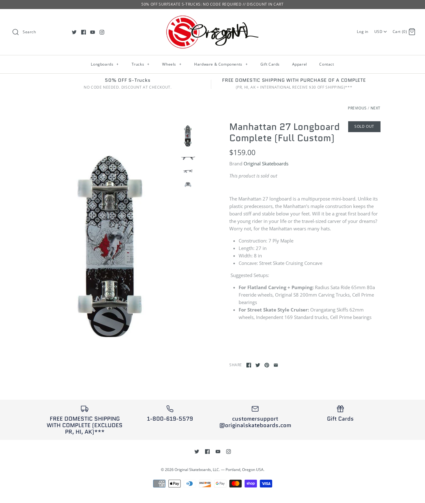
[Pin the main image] (266, 365)
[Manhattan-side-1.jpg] (188, 157)
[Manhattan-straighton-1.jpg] (188, 184)
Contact (326, 64)
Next (376, 108)
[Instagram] (102, 32)
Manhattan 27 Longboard (284, 126)
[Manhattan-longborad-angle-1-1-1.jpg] (188, 171)
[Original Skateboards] (212, 19)
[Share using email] (275, 365)
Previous (357, 108)
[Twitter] (74, 32)
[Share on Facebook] (248, 365)
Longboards (105, 64)
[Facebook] (83, 32)
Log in (362, 31)
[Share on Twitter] (257, 365)
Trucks (141, 64)
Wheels (171, 64)
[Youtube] (92, 32)
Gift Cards (270, 64)
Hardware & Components (221, 64)
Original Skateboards (266, 163)
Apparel (299, 64)
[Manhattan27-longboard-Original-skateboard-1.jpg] (110, 239)
